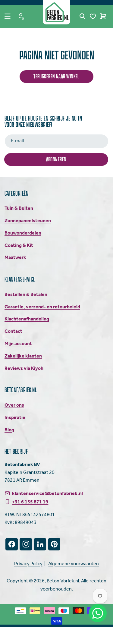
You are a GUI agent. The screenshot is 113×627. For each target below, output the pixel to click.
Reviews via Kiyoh (24, 368)
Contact (13, 331)
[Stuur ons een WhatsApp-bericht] (98, 613)
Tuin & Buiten (19, 208)
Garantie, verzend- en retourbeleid (42, 307)
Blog (9, 430)
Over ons (14, 405)
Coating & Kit (19, 245)
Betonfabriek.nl (63, 581)
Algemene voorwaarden (73, 564)
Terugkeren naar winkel (56, 76)
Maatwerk (15, 257)
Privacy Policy (28, 564)
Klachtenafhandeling (27, 319)
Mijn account (18, 343)
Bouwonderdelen (23, 233)
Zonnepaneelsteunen (28, 220)
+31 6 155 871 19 (30, 502)
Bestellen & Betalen (26, 294)
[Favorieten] (93, 16)
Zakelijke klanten (23, 356)
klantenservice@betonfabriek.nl (47, 493)
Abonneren (56, 159)
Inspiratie (15, 417)
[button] (7, 16)
